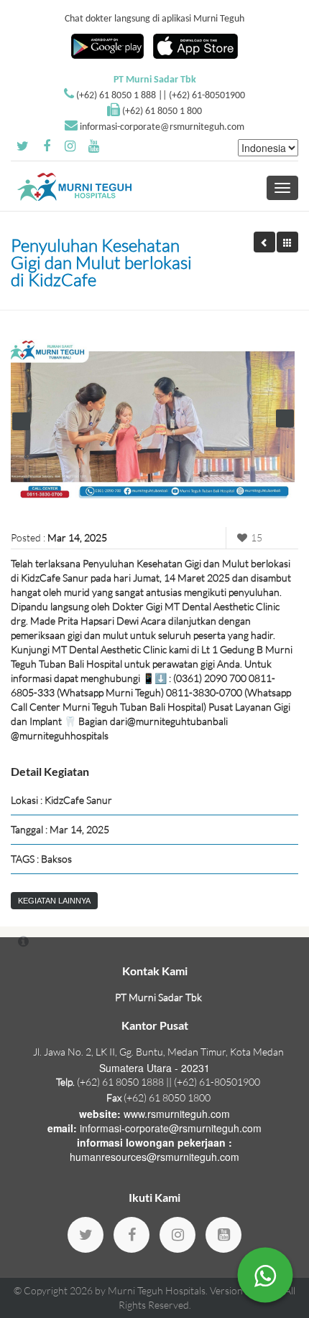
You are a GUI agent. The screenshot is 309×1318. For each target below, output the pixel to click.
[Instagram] (177, 1235)
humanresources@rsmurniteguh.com (154, 1156)
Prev (21, 421)
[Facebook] (131, 1235)
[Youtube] (223, 1235)
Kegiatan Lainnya (54, 900)
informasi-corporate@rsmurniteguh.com (162, 127)
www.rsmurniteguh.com (177, 1113)
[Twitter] (85, 1235)
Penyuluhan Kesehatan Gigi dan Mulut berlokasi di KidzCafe (101, 262)
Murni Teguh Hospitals (157, 1290)
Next (285, 418)
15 (256, 537)
